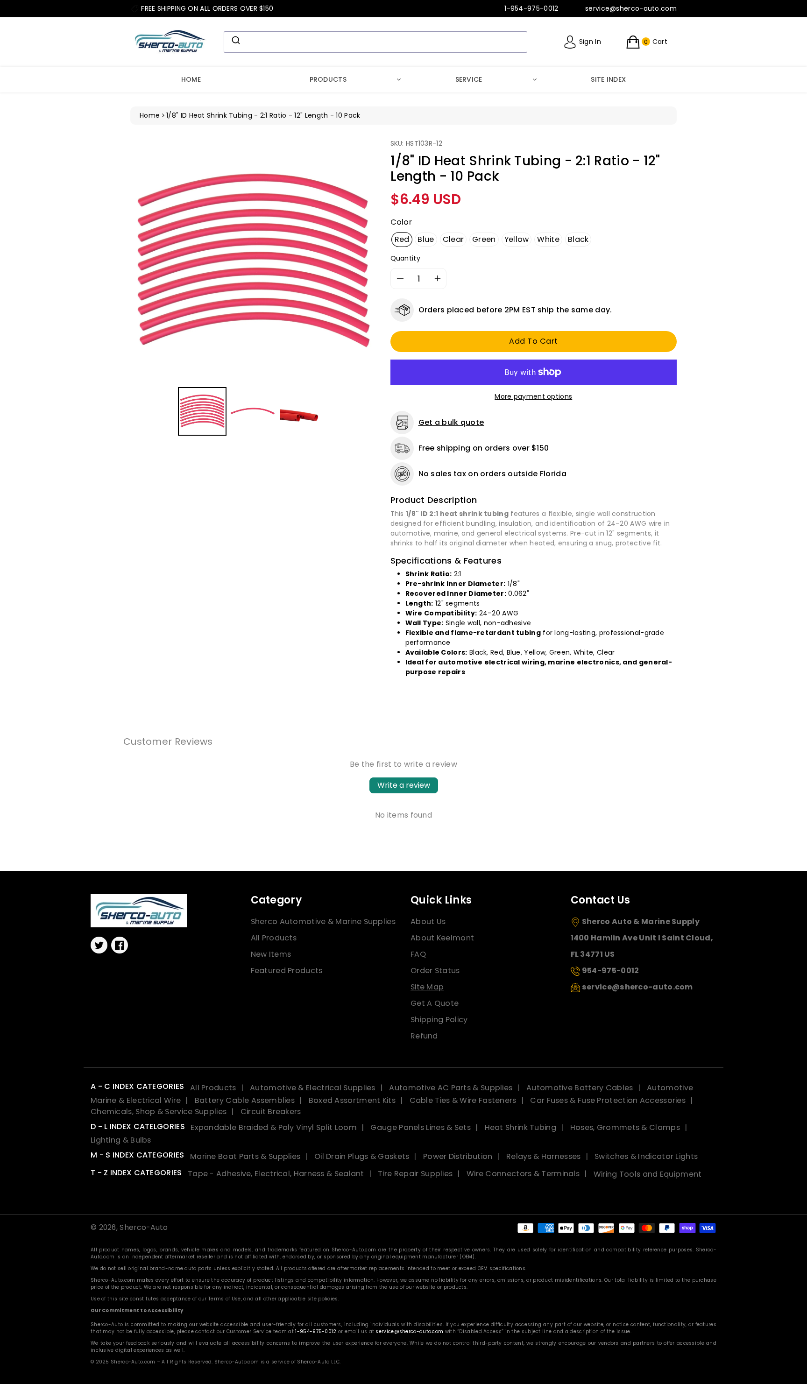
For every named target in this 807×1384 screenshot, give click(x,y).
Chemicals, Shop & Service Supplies (159, 1111)
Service (468, 79)
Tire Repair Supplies (415, 1173)
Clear (453, 239)
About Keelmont (442, 937)
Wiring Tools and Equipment (648, 1173)
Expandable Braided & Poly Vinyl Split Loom (274, 1127)
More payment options (533, 396)
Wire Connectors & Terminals (523, 1173)
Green (484, 239)
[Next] (362, 261)
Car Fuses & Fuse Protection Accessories (608, 1100)
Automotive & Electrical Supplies (312, 1087)
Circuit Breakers (271, 1111)
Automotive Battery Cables (579, 1087)
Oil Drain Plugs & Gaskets (362, 1156)
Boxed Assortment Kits (352, 1100)
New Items (271, 954)
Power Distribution (457, 1156)
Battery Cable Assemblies (245, 1100)
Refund (424, 1036)
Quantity (405, 258)
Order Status (435, 970)
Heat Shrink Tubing (520, 1127)
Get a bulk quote (451, 422)
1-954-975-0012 (315, 1331)
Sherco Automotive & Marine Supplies (323, 921)
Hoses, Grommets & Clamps (625, 1127)
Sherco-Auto (144, 1227)
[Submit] (235, 40)
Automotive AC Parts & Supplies (450, 1087)
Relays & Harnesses (543, 1156)
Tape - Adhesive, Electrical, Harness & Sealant (276, 1173)
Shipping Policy (439, 1019)
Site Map (427, 987)
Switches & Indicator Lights (646, 1156)
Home (191, 79)
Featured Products (287, 970)
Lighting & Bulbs (121, 1140)
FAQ (418, 954)
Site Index (608, 79)
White (548, 239)
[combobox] (375, 42)
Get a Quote (435, 1003)
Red (402, 239)
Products (328, 79)
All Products (274, 937)
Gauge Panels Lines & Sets (420, 1127)
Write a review (403, 785)
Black (578, 239)
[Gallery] (253, 289)
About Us (428, 921)
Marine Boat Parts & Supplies (245, 1156)
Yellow (516, 239)
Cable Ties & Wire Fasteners (463, 1100)
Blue (426, 239)
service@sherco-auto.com (409, 1331)
